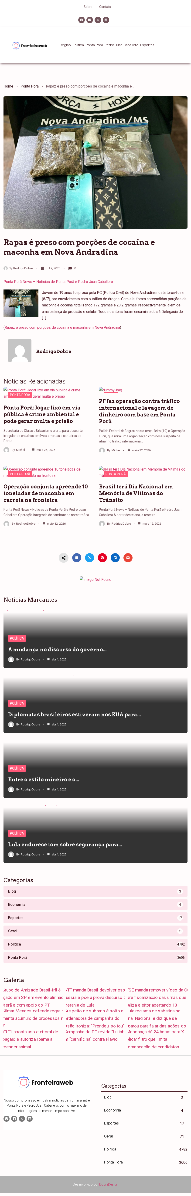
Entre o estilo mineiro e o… (43, 780)
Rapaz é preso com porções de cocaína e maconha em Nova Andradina (62, 327)
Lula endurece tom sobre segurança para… (65, 845)
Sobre (88, 7)
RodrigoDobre (23, 268)
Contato (105, 7)
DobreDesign (108, 1184)
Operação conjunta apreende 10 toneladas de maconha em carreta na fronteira (45, 493)
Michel (20, 450)
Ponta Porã (29, 86)
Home (8, 86)
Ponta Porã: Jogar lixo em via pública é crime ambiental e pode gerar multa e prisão (42, 414)
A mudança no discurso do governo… (57, 650)
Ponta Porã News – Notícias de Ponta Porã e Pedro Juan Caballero (58, 282)
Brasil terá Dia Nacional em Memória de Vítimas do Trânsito (136, 493)
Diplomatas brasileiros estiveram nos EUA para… (74, 715)
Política (17, 638)
